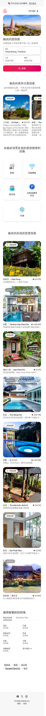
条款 (25, 703)
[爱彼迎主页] (5, 11)
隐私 (19, 703)
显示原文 (32, 3)
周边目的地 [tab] (7, 618)
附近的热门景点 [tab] (22, 618)
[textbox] (12, 60)
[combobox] (22, 51)
